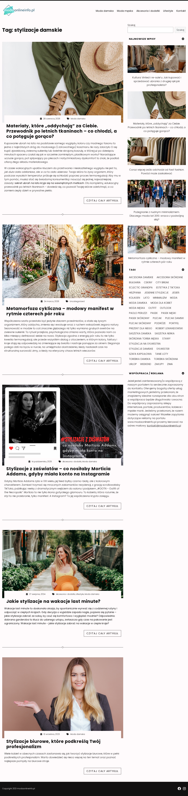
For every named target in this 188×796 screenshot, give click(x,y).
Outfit (152, 308)
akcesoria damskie (141, 277)
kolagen (134, 297)
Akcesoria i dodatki (148, 11)
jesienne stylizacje (156, 292)
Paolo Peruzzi (138, 313)
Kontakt (181, 11)
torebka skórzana (166, 359)
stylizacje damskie (141, 348)
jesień (175, 292)
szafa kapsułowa (140, 354)
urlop (133, 364)
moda (173, 297)
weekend (145, 364)
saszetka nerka (165, 333)
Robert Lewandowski (169, 328)
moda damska (138, 303)
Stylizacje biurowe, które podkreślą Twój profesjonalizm (53, 744)
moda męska (137, 308)
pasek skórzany (139, 318)
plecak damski (174, 318)
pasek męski (168, 313)
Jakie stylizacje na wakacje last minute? (53, 601)
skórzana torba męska (144, 338)
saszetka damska (140, 333)
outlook (165, 308)
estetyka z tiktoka (168, 287)
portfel (174, 323)
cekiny (148, 282)
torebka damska (139, 359)
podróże (160, 323)
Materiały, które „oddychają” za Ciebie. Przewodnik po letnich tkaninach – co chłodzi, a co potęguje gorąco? (61, 131)
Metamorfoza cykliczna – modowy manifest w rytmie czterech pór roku (60, 311)
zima (170, 364)
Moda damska (105, 11)
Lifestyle (168, 11)
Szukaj (131, 25)
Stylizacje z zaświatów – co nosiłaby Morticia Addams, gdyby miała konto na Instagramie (58, 471)
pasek (154, 313)
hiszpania (135, 292)
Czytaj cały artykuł (103, 201)
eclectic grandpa (141, 287)
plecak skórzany (140, 323)
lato (146, 297)
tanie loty (161, 354)
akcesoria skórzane (170, 277)
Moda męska (125, 11)
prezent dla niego (140, 328)
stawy (166, 338)
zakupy (159, 364)
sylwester (162, 348)
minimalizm (160, 297)
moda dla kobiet (161, 303)
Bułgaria (135, 282)
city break (162, 282)
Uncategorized (77, 301)
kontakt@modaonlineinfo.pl (164, 425)
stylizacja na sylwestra (145, 343)
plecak (157, 318)
